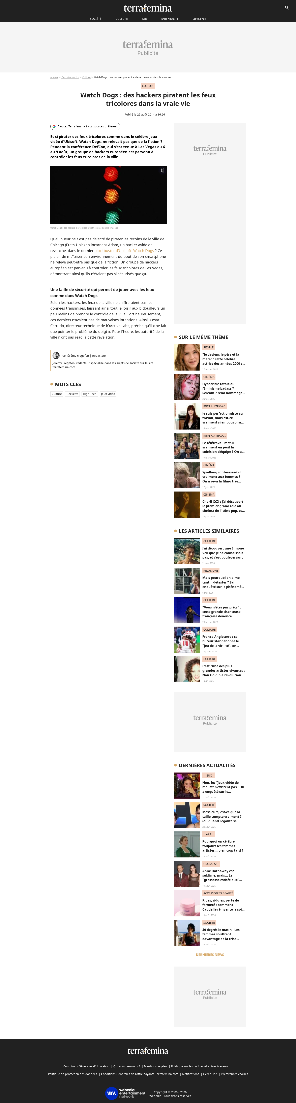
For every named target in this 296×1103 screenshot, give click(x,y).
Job (144, 19)
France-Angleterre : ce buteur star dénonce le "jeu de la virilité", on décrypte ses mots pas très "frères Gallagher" (223, 645)
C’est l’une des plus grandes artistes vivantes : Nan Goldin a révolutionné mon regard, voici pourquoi (223, 675)
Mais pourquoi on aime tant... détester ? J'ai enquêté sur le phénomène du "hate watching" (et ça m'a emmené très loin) (223, 586)
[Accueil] (148, 8)
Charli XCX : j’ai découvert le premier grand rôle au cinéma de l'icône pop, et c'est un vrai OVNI (222, 508)
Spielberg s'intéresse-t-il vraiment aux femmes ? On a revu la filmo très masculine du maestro (221, 479)
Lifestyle (199, 19)
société (95, 19)
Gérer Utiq (210, 1074)
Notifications (190, 1074)
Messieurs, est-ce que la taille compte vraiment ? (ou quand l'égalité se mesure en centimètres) (222, 819)
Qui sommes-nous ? (126, 1066)
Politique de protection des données (72, 1074)
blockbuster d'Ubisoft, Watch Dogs (124, 250)
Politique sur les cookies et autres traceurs (200, 1066)
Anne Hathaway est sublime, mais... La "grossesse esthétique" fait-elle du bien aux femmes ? (220, 880)
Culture (122, 19)
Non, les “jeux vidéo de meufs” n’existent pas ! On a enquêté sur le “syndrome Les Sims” (223, 789)
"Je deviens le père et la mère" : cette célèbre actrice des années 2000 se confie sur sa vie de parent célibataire (223, 363)
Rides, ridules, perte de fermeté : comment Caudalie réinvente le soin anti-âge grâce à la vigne (223, 907)
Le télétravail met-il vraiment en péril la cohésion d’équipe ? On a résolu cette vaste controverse (222, 452)
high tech (89, 394)
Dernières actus (70, 77)
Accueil (54, 77)
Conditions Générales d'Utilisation (86, 1066)
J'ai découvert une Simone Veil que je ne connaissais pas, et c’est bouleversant (223, 553)
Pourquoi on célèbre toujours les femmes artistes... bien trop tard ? (222, 846)
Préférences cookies (234, 1074)
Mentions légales (155, 1066)
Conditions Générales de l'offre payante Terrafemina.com (139, 1074)
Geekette (72, 394)
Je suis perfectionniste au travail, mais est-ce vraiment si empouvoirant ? (223, 420)
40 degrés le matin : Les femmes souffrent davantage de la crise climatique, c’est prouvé (221, 936)
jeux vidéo (108, 394)
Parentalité (170, 19)
